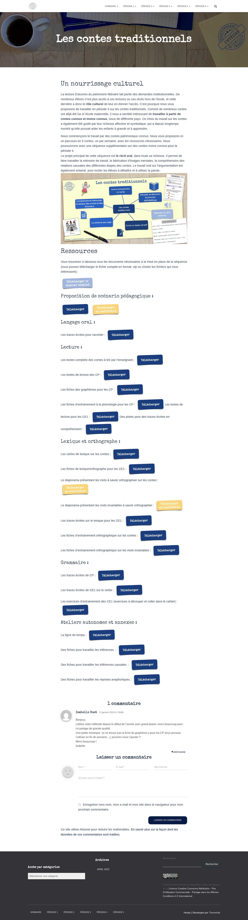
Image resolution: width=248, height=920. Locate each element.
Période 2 (147, 6)
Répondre (179, 752)
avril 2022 (103, 869)
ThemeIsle (214, 912)
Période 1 (128, 6)
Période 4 (183, 6)
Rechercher (169, 858)
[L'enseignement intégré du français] (32, 6)
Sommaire (110, 6)
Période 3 (165, 6)
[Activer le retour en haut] (241, 913)
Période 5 (201, 6)
